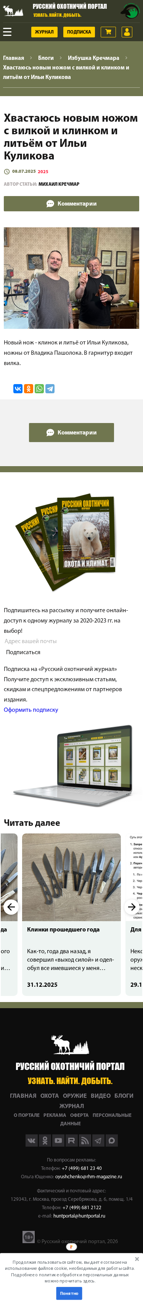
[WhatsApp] (39, 388)
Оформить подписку (31, 710)
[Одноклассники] (28, 388)
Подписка (79, 32)
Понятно (69, 1293)
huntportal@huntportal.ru (79, 1216)
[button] (70, 1271)
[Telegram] (50, 388)
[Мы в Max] (112, 1145)
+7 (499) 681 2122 (82, 1207)
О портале (27, 1115)
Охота (49, 1096)
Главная (23, 1096)
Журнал (44, 32)
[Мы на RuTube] (72, 1145)
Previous (11, 907)
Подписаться (23, 653)
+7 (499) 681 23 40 (82, 1168)
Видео (101, 1096)
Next (132, 907)
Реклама (54, 1115)
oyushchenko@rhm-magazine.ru (88, 1176)
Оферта (79, 1115)
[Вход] (127, 32)
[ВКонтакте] (17, 388)
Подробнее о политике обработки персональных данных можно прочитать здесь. (70, 1278)
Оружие (75, 1096)
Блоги (123, 1096)
